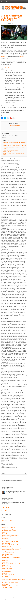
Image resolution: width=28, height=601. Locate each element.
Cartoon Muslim (5, 533)
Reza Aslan (4, 573)
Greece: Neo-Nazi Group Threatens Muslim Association (13, 502)
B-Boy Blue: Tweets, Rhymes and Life (10, 529)
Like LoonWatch (5, 507)
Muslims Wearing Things (7, 567)
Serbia (13, 160)
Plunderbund (5, 570)
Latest (8, 478)
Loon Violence (16, 23)
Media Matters (5, 560)
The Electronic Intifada (7, 587)
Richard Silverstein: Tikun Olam (9, 574)
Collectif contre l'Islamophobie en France (10, 535)
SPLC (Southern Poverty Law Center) (10, 585)
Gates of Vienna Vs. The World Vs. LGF (10, 544)
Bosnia (19, 158)
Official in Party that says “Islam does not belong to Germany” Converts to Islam (12, 486)
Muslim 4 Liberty (5, 565)
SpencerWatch (5, 584)
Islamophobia (7, 160)
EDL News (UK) (5, 538)
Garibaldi (4, 23)
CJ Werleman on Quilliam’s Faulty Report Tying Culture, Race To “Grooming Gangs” (15, 492)
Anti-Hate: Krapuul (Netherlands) (9, 527)
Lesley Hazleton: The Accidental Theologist (11, 557)
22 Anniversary (5, 158)
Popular (3, 478)
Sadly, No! (4, 578)
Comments (13, 478)
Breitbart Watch (5, 532)
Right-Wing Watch (6, 576)
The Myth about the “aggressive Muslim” (9, 163)
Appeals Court (13, 158)
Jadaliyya (4, 551)
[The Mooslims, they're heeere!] (14, 9)
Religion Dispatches (6, 571)
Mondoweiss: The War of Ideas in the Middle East (12, 563)
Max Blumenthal (5, 559)
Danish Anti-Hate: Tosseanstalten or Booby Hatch (12, 537)
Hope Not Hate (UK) (6, 546)
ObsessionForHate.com (7, 568)
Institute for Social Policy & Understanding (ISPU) (12, 548)
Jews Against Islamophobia (8, 552)
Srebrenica (17, 160)
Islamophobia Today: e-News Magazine (10, 549)
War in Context (5, 589)
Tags (18, 478)
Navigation (6, 1)
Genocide (24, 158)
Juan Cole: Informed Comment (8, 554)
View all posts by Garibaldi (15, 125)
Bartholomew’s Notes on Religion (9, 530)
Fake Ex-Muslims (6, 543)
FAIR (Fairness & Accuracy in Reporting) (10, 541)
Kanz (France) (5, 555)
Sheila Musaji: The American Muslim (10, 582)
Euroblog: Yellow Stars (7, 540)
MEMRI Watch (5, 562)
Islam (2, 160)
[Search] (25, 473)
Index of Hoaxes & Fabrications (9, 520)
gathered (3, 56)
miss (21, 56)
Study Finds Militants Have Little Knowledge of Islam (16, 164)
